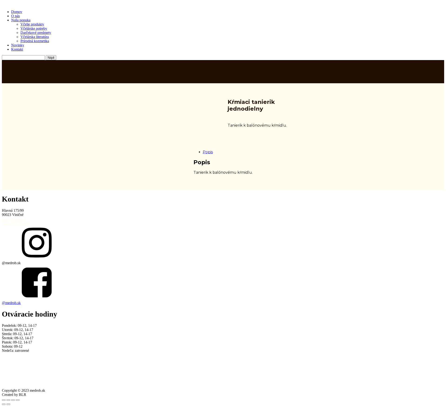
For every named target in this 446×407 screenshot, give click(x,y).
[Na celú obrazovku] (8, 400)
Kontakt (17, 49)
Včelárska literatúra (34, 37)
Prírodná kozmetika (34, 41)
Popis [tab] (208, 152)
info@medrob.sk (14, 219)
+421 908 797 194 (15, 223)
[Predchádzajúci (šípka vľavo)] (4, 404)
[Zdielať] (13, 400)
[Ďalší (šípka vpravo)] (8, 404)
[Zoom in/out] (4, 400)
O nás (15, 16)
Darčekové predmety (35, 33)
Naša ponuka (20, 20)
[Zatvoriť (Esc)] (18, 400)
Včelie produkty (32, 24)
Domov (16, 12)
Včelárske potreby (33, 28)
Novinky (17, 45)
